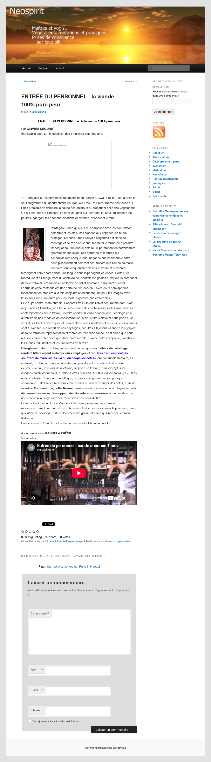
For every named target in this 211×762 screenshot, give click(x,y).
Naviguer (43, 68)
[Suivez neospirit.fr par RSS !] (159, 137)
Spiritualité (159, 196)
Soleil (156, 192)
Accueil (26, 68)
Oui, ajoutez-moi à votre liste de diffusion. (55, 721)
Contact (59, 68)
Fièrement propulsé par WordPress (105, 747)
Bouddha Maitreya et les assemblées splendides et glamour (170, 215)
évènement (159, 166)
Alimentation (62, 541)
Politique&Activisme (165, 179)
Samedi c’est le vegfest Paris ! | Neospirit (74, 566)
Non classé (159, 174)
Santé (156, 187)
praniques (158, 183)
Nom (37, 669)
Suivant (131, 81)
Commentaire (40, 613)
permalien (124, 541)
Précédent (28, 81)
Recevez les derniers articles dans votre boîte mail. (169, 93)
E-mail (37, 690)
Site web (36, 710)
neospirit (80, 541)
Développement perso (166, 161)
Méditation (159, 170)
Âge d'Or (158, 152)
